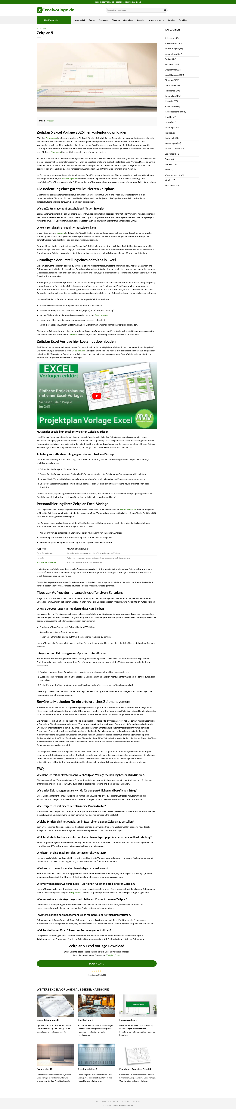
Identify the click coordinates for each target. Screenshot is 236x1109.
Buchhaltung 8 (85, 1020)
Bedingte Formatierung (46, 562)
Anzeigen (50, 121)
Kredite (168, 117)
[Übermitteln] (165, 10)
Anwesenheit (79, 20)
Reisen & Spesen (172, 148)
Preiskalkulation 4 (87, 1069)
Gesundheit (128, 20)
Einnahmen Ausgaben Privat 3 (135, 1069)
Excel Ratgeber (172, 74)
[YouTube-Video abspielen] (97, 395)
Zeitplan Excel (78, 350)
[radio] (93, 971)
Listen (168, 122)
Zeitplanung (51, 138)
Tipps (167, 169)
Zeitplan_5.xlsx (113, 955)
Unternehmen (171, 175)
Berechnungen (101, 315)
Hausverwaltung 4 (128, 1020)
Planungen (56, 152)
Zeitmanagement (70, 178)
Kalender (140, 20)
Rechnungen (171, 143)
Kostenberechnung (156, 20)
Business (169, 64)
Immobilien (170, 96)
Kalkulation (170, 106)
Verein (168, 180)
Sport (167, 159)
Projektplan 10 (44, 1069)
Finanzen (116, 20)
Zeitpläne (183, 20)
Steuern (168, 164)
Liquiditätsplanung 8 (48, 1020)
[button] (54, 20)
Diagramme (103, 20)
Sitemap (136, 1101)
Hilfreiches (170, 90)
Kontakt (126, 1101)
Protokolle (170, 138)
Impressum (101, 1101)
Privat (168, 132)
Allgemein (41, 29)
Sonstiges (169, 153)
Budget (92, 20)
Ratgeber (171, 20)
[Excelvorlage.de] (55, 10)
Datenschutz (114, 1101)
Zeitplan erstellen (128, 509)
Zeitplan (61, 232)
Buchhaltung (171, 53)
